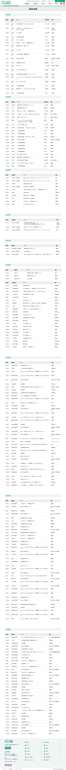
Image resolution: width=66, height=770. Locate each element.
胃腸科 (27, 3)
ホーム (3, 5)
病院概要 (47, 742)
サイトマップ (5, 769)
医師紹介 (56, 3)
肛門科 (35, 3)
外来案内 (50, 3)
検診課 (47, 751)
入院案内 (28, 754)
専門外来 (43, 3)
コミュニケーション (30, 760)
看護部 (47, 748)
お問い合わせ (44, 1)
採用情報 (47, 760)
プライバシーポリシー (18, 769)
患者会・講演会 (29, 757)
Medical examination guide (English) (33, 1)
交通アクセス (50, 1)
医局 (46, 745)
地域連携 (47, 754)
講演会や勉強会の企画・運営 (9, 5)
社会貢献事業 (48, 757)
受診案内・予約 (60, 1)
